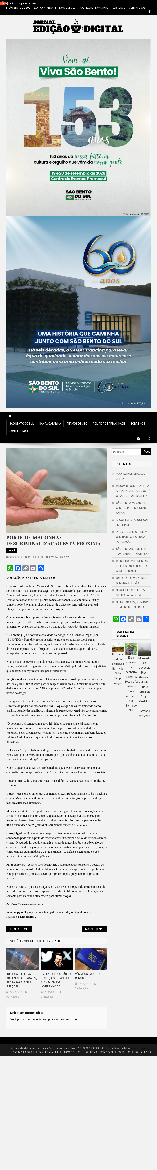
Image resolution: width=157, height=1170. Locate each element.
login (38, 1019)
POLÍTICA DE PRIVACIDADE (94, 7)
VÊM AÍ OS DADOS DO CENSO (88, 976)
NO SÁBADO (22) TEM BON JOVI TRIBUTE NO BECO (132, 605)
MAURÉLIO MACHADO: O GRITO (130, 476)
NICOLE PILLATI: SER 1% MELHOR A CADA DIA (130, 593)
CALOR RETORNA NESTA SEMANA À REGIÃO (131, 581)
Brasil (12, 550)
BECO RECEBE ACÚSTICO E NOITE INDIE (132, 522)
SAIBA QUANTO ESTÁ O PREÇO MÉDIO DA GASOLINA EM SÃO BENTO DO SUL (22, 928)
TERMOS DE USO (66, 7)
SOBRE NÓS (118, 7)
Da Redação (35, 556)
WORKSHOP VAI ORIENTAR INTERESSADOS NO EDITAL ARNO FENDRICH (132, 566)
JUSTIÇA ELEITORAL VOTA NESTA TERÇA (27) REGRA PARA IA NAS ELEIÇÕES (21, 980)
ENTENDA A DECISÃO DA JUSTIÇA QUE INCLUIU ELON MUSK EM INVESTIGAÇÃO (56, 980)
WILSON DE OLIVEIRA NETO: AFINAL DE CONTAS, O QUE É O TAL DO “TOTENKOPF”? (133, 490)
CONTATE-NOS (137, 7)
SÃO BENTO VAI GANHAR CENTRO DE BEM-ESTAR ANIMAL (131, 507)
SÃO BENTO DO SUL (19, 7)
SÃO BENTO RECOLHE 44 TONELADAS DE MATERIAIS (132, 551)
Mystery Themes (139, 1048)
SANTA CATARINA (43, 7)
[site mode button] (140, 439)
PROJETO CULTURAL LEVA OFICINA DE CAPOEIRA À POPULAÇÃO (132, 536)
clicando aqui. (27, 916)
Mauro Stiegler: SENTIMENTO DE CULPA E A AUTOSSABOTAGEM (96, 928)
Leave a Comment (59, 557)
